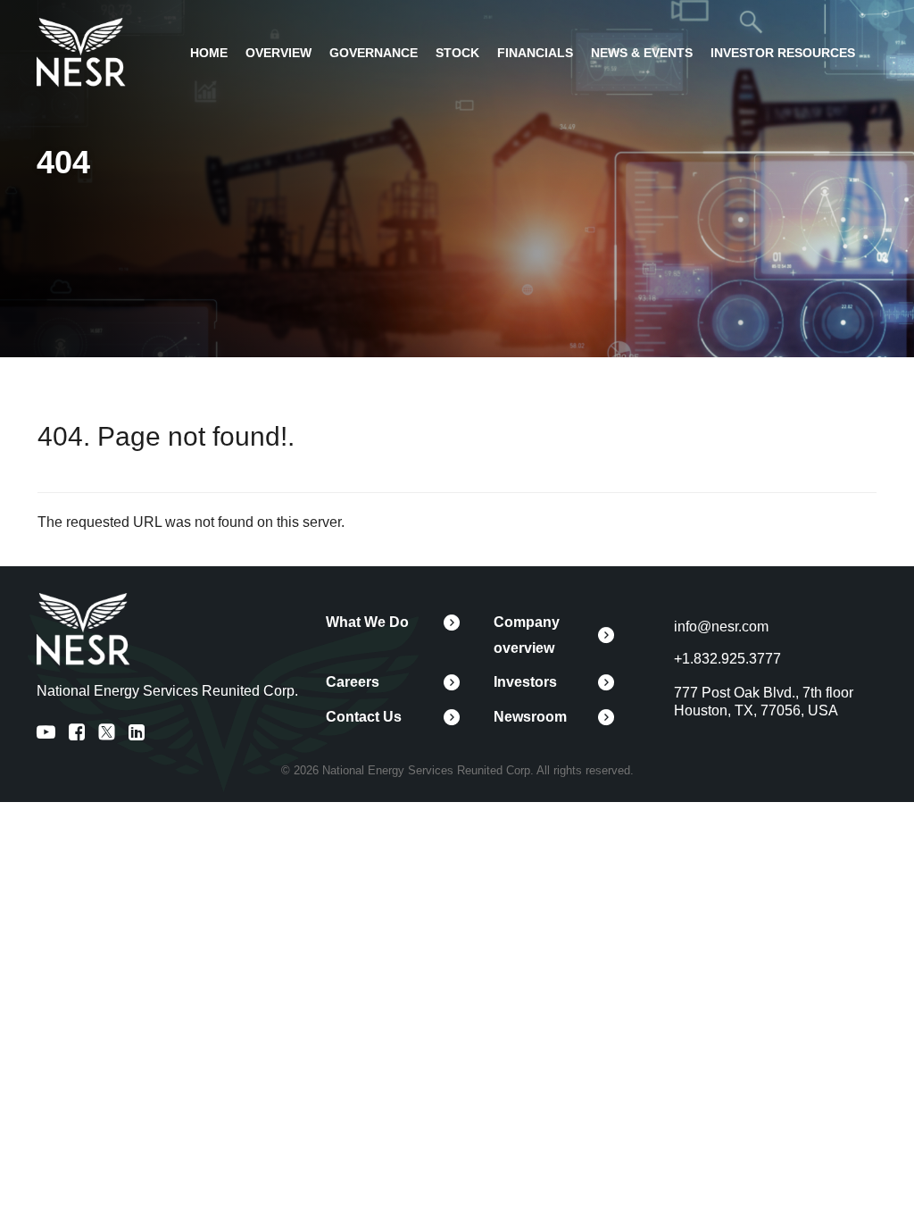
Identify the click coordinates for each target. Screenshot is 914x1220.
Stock (457, 53)
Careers (352, 681)
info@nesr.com (721, 626)
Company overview (527, 635)
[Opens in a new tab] (81, 51)
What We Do (367, 622)
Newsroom (530, 716)
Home (209, 53)
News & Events (642, 53)
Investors (525, 681)
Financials (535, 53)
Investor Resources (782, 53)
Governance (373, 53)
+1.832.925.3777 (727, 658)
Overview (278, 53)
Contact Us (364, 716)
